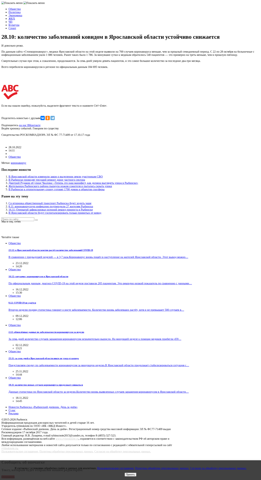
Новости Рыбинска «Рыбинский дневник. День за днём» (43, 407)
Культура (14, 24)
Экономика (15, 15)
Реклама (13, 413)
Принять (130, 474)
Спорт (12, 28)
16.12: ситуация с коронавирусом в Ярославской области (38, 276)
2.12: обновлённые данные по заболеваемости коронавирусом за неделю (46, 332)
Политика (15, 12)
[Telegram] (52, 118)
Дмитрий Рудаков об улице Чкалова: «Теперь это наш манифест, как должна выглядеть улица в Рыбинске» (73, 182)
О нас (12, 410)
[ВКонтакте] (42, 118)
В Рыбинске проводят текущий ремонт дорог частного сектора (47, 179)
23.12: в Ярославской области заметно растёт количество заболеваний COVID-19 (51, 250)
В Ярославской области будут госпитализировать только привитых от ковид (55, 212)
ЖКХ (12, 18)
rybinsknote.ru (9, 448)
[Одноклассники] (47, 118)
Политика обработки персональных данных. (66, 451)
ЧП (10, 21)
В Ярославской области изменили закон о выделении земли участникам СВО (56, 176)
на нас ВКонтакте (29, 125)
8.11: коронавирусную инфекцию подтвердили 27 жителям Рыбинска (51, 206)
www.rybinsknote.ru (67, 438)
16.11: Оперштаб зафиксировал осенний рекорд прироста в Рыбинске (51, 209)
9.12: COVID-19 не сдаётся (22, 302)
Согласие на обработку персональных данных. (122, 451)
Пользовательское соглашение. (20, 451)
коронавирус (18, 162)
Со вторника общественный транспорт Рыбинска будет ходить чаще (50, 203)
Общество (15, 8)
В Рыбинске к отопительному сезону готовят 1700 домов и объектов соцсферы (57, 189)
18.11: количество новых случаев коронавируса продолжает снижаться (46, 385)
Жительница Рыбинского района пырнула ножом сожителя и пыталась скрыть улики (60, 186)
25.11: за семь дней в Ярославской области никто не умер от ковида (44, 358)
